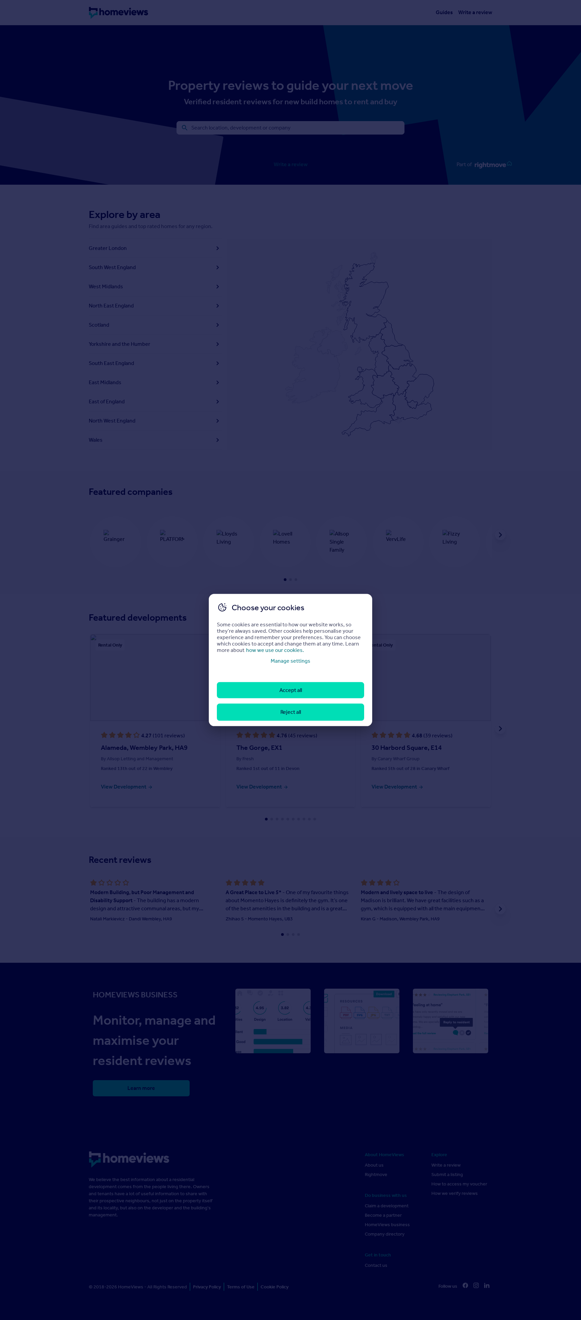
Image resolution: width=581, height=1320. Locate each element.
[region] (290, 660)
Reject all (290, 712)
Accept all (290, 690)
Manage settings (290, 660)
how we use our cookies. (275, 650)
